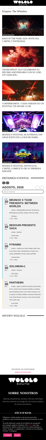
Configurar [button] (7, 435)
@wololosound (23, 372)
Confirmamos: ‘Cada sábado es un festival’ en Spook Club (23, 104)
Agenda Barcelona (8, 35)
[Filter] (3, 183)
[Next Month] (42, 187)
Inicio (4, 8)
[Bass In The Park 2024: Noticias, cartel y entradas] (23, 25)
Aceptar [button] (17, 435)
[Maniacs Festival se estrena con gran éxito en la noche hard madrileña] (23, 121)
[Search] (43, 3)
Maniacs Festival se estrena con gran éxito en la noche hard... (22, 136)
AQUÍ (31, 425)
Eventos (5, 66)
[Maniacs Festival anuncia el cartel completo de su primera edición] (23, 152)
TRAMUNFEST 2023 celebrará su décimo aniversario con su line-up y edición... (22, 72)
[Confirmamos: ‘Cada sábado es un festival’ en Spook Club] (23, 90)
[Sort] (7, 183)
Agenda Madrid (7, 162)
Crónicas (5, 100)
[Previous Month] (37, 187)
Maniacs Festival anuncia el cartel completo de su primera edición (21, 168)
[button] (3, 3)
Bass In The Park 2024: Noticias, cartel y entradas (20, 40)
